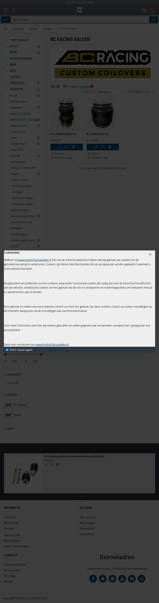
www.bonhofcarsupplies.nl (34, 260)
